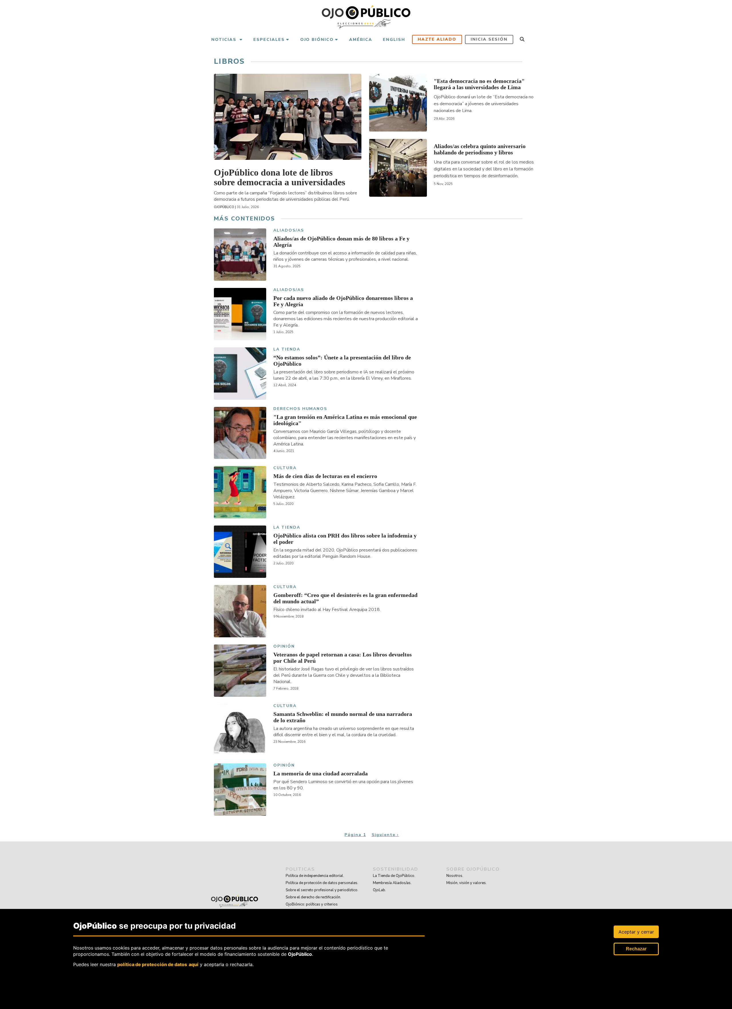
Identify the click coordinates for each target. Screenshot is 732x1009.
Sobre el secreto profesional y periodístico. (322, 890)
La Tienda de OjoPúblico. (394, 875)
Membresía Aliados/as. (392, 882)
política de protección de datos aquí (157, 964)
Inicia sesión (489, 39)
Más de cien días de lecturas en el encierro (325, 476)
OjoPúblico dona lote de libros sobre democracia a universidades (279, 177)
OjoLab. (379, 890)
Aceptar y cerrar (636, 932)
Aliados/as (288, 230)
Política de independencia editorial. (315, 875)
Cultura (285, 468)
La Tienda (286, 349)
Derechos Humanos (300, 409)
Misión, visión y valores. (466, 882)
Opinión (284, 646)
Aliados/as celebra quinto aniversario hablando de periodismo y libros (480, 149)
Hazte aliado (437, 39)
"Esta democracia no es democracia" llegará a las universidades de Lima (479, 84)
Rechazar (636, 948)
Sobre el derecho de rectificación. (313, 897)
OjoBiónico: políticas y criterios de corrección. (312, 908)
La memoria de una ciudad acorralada (320, 773)
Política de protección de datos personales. (322, 882)
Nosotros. (454, 875)
